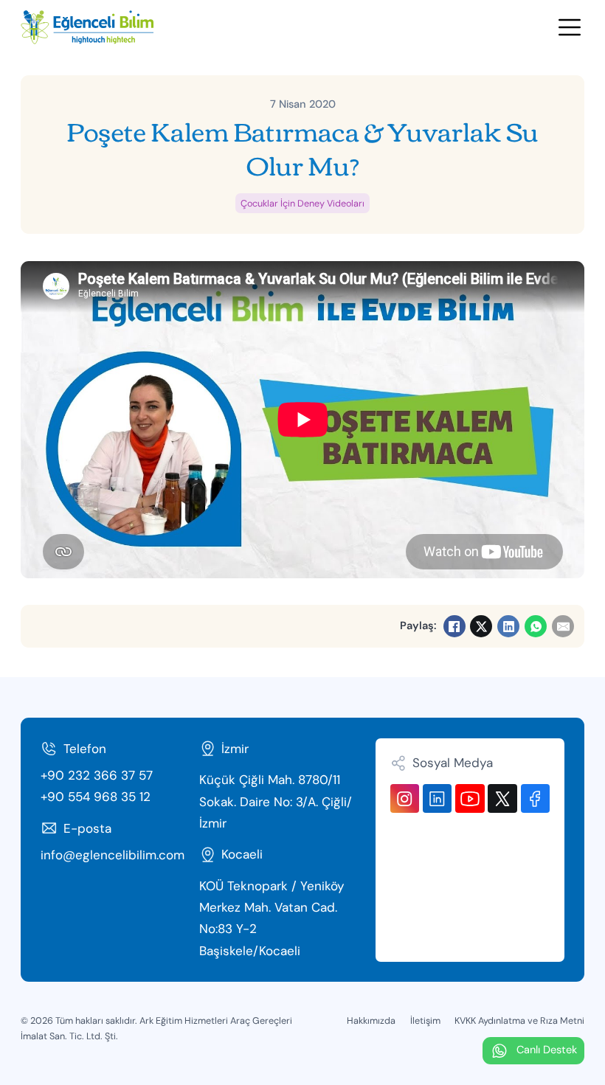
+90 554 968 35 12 (96, 796)
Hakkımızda (371, 1020)
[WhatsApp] (536, 626)
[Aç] (569, 27)
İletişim (425, 1020)
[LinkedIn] (508, 626)
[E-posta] (563, 626)
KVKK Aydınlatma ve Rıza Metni (519, 1020)
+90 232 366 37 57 (97, 775)
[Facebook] (454, 626)
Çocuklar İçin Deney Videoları (302, 203)
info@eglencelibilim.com (112, 855)
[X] (481, 626)
